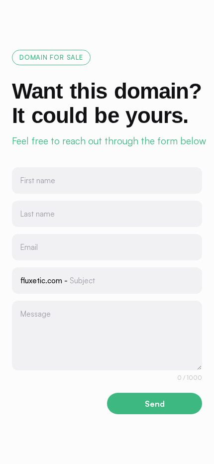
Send (155, 404)
